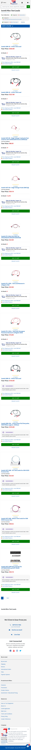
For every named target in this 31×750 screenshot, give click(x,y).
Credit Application (5, 708)
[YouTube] (14, 650)
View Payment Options (7, 63)
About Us (3, 706)
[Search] (28, 6)
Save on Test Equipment (7, 703)
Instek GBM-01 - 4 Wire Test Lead (11, 378)
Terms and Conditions (6, 714)
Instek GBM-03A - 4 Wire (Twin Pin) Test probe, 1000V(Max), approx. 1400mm (15, 424)
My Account (4, 661)
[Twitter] (20, 650)
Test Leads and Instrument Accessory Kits (13, 19)
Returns (3, 666)
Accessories (22, 15)
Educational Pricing (13, 693)
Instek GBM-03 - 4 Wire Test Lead (11, 46)
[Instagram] (17, 650)
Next (8, 598)
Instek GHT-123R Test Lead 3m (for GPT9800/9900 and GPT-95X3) (11, 567)
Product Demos (5, 690)
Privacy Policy (4, 716)
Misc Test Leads (14, 22)
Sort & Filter (6, 26)
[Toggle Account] (22, 2)
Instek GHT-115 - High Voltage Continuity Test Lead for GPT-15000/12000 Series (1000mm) (15, 138)
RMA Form (3, 711)
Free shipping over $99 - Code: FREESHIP (11, 62)
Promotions (4, 687)
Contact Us (3, 743)
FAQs (2, 672)
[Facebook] (11, 650)
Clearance (3, 685)
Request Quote (15, 70)
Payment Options (5, 674)
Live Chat (17, 634)
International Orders (6, 669)
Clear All (23, 22)
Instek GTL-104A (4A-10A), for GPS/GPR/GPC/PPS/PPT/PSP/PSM (11, 237)
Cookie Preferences (6, 719)
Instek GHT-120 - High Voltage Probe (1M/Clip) (15, 187)
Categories (14, 15)
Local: (15, 626)
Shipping (3, 664)
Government (4, 693)
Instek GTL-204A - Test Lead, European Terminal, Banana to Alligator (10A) (13, 332)
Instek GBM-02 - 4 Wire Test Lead (11, 92)
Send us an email (17, 630)
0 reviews (15, 45)
